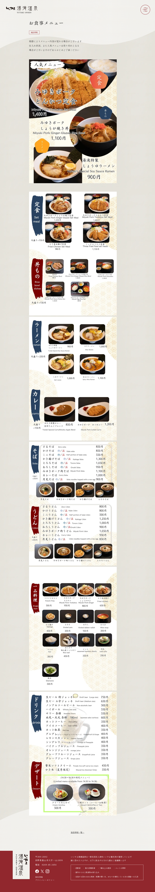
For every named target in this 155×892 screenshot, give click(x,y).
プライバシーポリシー (45, 880)
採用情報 (39, 877)
